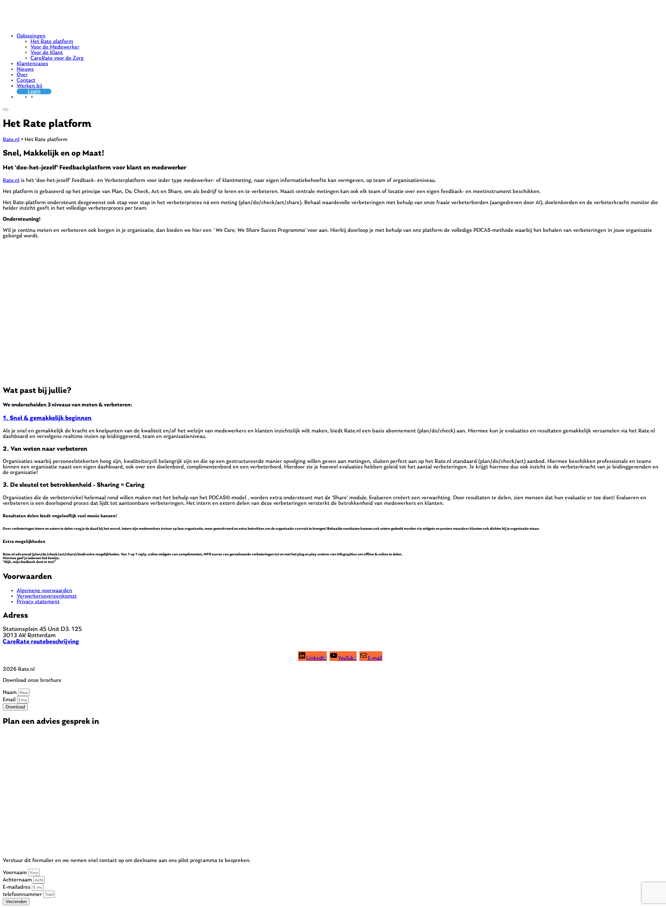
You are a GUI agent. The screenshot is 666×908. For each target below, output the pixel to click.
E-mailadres (17, 887)
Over (22, 75)
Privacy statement (38, 602)
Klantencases (32, 64)
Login (34, 91)
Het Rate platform (52, 41)
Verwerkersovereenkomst (47, 596)
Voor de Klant (47, 52)
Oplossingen (31, 36)
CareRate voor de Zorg (57, 58)
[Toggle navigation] (5, 109)
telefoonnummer (23, 894)
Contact (26, 80)
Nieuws (25, 69)
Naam (10, 692)
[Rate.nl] (29, 25)
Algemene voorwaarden (44, 590)
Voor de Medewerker (55, 47)
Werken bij (29, 86)
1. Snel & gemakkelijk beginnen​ (47, 418)
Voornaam (15, 872)
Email (10, 700)
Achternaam (18, 880)
